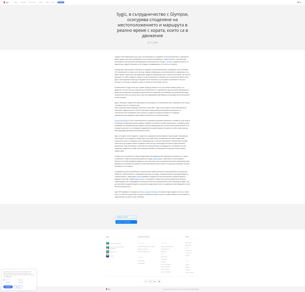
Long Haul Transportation (167, 246)
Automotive (32, 2)
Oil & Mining (164, 259)
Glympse (169, 62)
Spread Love (188, 250)
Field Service (164, 256)
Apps (15, 2)
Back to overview (123, 222)
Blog (47, 2)
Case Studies (141, 260)
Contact (187, 255)
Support (41, 2)
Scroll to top (122, 217)
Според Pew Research (122, 120)
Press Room (188, 253)
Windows (155, 192)
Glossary (187, 269)
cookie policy (8, 276)
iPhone (142, 192)
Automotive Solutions (143, 249)
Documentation (141, 263)
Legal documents (189, 272)
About (53, 2)
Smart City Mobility (165, 266)
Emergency (163, 251)
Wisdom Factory (195, 289)
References (188, 245)
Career (187, 247)
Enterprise (23, 2)
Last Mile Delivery (165, 249)
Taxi (162, 254)
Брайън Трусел (139, 179)
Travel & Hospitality (166, 264)
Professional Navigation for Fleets (146, 246)
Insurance (163, 261)
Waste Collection (165, 269)
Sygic (136, 57)
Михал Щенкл (157, 159)
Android (147, 192)
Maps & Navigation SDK (143, 251)
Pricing (187, 264)
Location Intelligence (166, 272)
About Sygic (188, 242)
